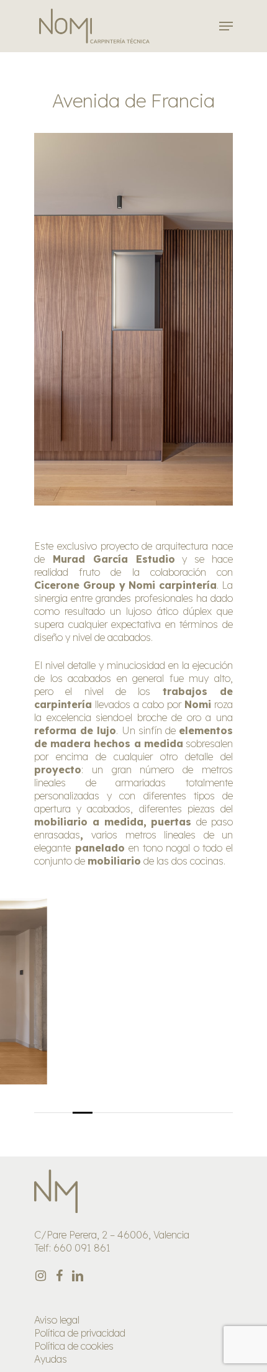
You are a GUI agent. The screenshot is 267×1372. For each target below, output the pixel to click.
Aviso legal (56, 1320)
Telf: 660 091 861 (72, 1248)
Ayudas (50, 1359)
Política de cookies (74, 1346)
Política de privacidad (79, 1333)
